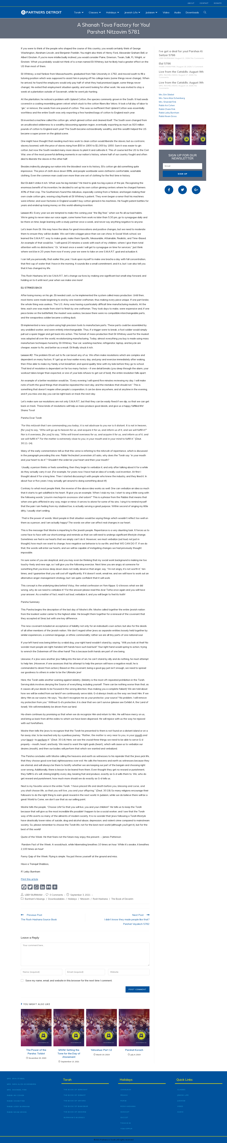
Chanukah (125, 1090)
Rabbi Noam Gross (168, 116)
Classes (181, 1090)
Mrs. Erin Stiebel (166, 94)
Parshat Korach (134, 1049)
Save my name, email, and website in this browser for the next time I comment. (68, 980)
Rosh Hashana (100, 898)
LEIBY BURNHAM (33, 894)
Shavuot (124, 1112)
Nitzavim (84, 898)
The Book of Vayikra (75, 1101)
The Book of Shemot (75, 1095)
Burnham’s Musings (74, 1118)
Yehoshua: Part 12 (101, 1049)
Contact (204, 3)
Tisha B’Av (125, 1123)
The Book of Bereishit (76, 1090)
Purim (123, 1101)
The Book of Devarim (122, 898)
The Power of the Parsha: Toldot (36, 1051)
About (191, 3)
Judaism (181, 1101)
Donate (218, 3)
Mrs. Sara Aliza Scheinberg (172, 98)
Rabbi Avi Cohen (167, 105)
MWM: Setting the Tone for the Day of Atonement (68, 1053)
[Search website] (204, 12)
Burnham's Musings (35, 898)
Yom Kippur (126, 1129)
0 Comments (56, 894)
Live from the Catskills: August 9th (181, 71)
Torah (67, 1079)
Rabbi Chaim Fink (167, 109)
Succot (124, 1118)
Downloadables (56, 898)
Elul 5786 (165, 63)
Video (180, 1106)
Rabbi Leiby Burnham (169, 112)
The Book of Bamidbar (76, 1106)
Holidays (72, 898)
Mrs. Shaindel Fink (167, 102)
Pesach (124, 1095)
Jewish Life (183, 1095)
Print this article (29, 879)
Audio (180, 1112)
